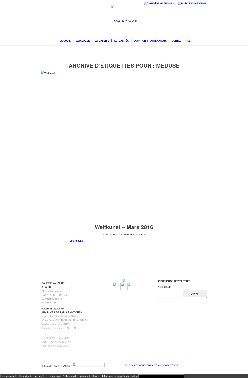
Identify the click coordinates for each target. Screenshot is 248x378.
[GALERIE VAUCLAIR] (124, 20)
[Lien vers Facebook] (193, 365)
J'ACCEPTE (146, 376)
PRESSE (127, 234)
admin (142, 234)
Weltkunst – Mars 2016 (124, 227)
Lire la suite (76, 240)
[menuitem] (65, 40)
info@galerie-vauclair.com (54, 345)
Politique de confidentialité (169, 376)
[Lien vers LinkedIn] (204, 365)
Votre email (164, 286)
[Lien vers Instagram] (198, 365)
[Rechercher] (187, 40)
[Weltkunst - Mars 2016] (124, 145)
